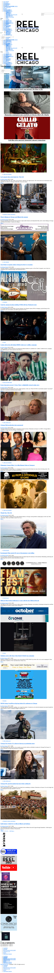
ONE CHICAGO (7, 7)
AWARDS (8, 4)
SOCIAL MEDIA (8, 77)
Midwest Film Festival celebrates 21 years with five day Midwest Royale (20, 615)
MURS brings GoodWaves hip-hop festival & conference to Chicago (19, 703)
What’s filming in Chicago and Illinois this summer (14, 217)
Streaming (8, 14)
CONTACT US (6, 951)
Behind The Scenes (10, 17)
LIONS (7, 5)
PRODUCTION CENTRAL (9, 214)
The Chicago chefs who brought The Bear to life (27, 89)
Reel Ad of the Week (7, 389)
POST (7, 18)
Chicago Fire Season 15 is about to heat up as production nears (18, 743)
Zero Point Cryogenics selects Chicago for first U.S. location (17, 264)
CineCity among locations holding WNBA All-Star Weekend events (19, 304)
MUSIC (5, 700)
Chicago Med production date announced (12, 440)
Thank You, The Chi (6, 528)
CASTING (8, 11)
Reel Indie (8, 15)
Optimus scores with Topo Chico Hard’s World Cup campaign (17, 663)
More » (2, 183)
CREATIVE (5, 2)
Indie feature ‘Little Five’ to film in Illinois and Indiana (15, 823)
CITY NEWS (6, 1)
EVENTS (8, 12)
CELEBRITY (9, 9)
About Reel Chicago (7, 954)
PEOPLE (5, 8)
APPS (7, 79)
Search (4, 952)
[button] (22, 14)
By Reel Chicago (4, 179)
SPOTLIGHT (9, 42)
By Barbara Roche (4, 219)
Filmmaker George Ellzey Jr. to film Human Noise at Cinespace (18, 480)
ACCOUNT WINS (10, 6)
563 (10, 831)
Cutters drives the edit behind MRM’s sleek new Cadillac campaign (19, 352)
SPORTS (5, 302)
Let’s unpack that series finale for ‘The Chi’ (12, 177)
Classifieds (5, 948)
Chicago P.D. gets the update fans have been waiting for (16, 783)
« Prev (2, 831)
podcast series (9, 40)
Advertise (5, 949)
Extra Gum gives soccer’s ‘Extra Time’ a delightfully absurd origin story (20, 392)
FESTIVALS (8, 13)
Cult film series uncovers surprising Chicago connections (26, 140)
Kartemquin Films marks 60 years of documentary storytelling (17, 568)
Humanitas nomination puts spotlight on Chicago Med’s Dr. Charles (27, 115)
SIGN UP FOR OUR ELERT (9, 950)
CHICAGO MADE (7, 174)
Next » (12, 831)
